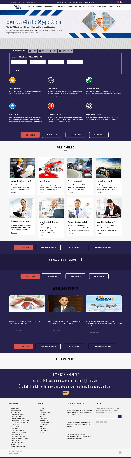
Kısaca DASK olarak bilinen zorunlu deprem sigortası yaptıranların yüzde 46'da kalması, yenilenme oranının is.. (79, 412)
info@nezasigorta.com (28, 2)
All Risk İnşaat (15, 444)
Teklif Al (16, 70)
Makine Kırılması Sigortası (18, 432)
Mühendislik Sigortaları (17, 414)
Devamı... (14, 192)
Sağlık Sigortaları (16, 410)
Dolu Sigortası (15, 408)
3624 (119, 333)
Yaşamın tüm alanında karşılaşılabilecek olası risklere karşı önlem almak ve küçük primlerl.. (79, 424)
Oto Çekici (43, 428)
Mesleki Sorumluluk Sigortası (19, 438)
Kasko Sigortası (15, 440)
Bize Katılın (91, 6)
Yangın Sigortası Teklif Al (102, 247)
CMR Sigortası (15, 412)
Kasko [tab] (44, 51)
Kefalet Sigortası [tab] (19, 51)
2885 (42, 331)
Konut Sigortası (15, 428)
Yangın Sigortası (16, 416)
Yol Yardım (43, 432)
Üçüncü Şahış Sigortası (18, 430)
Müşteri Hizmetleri (102, 6)
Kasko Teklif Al (75, 135)
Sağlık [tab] (53, 51)
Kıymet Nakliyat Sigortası (18, 418)
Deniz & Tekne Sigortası (18, 436)
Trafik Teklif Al (52, 135)
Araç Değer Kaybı (80, 6)
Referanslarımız (49, 6)
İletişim (111, 6)
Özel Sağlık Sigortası (17, 434)
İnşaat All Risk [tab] (67, 51)
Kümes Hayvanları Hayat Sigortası (21, 420)
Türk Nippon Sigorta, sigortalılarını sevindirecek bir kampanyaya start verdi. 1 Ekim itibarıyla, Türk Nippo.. (79, 436)
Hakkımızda (30, 6)
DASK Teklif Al (74, 247)
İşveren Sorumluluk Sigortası (19, 446)
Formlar (118, 6)
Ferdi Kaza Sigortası (17, 442)
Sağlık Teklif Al (99, 135)
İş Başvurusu (15, 426)
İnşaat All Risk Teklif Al (48, 247)
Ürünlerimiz (39, 6)
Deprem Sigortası (16, 424)
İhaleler (70, 6)
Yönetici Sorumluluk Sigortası (19, 422)
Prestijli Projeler (61, 6)
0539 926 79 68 (15, 2)
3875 (81, 331)
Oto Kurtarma (44, 430)
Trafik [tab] (34, 51)
